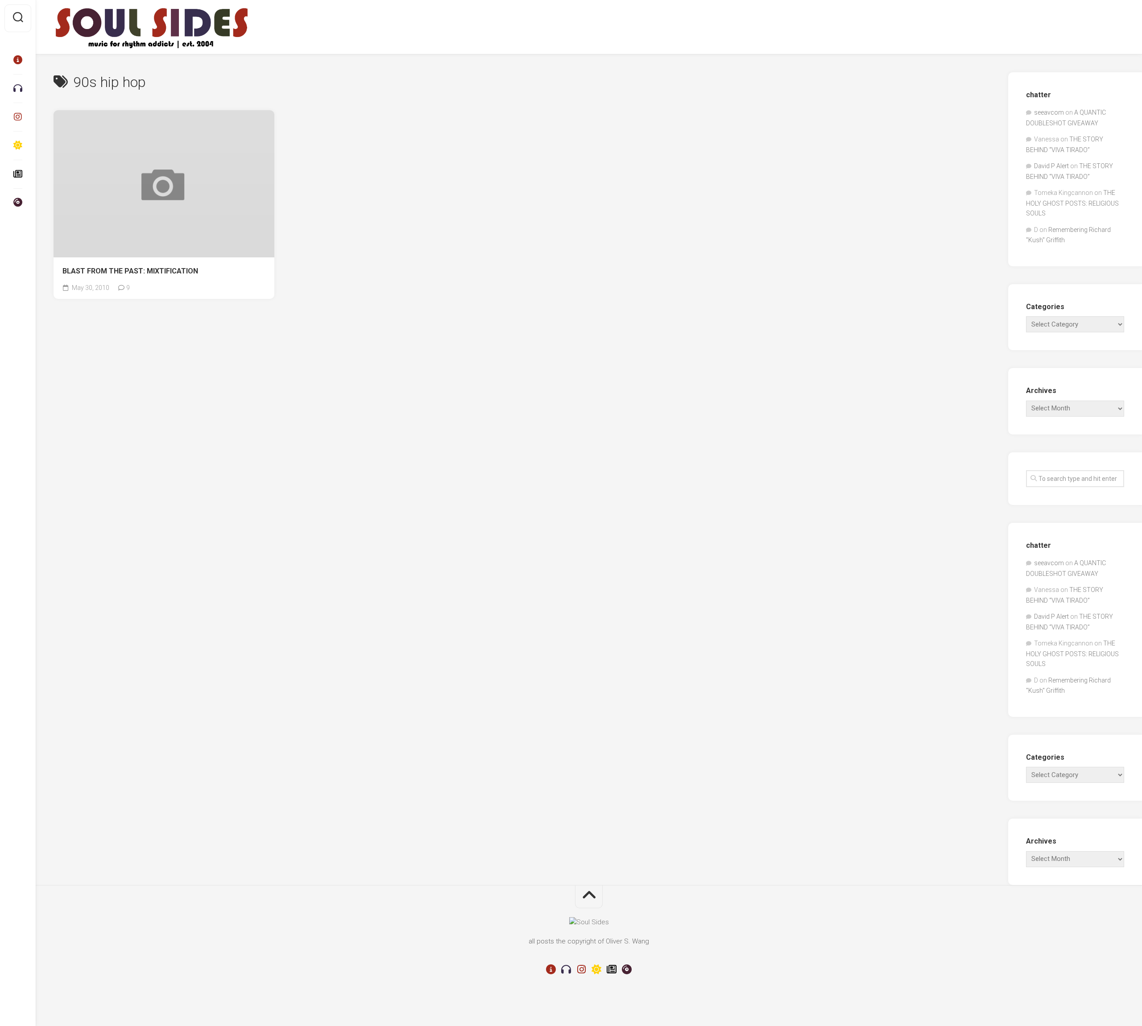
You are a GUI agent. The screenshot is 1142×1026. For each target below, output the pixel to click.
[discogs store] (18, 202)
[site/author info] (18, 59)
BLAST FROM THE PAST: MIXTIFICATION (130, 271)
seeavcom (1049, 112)
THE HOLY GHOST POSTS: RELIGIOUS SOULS (1072, 203)
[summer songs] (18, 145)
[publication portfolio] (18, 173)
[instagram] (18, 116)
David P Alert (1051, 166)
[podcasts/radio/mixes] (18, 88)
